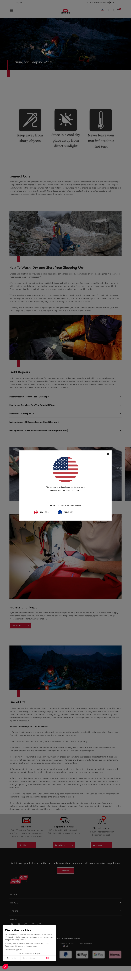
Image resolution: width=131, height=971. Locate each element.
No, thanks (11, 958)
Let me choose (29, 958)
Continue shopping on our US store (64, 490)
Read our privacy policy (13, 950)
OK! (47, 958)
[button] (5, 967)
